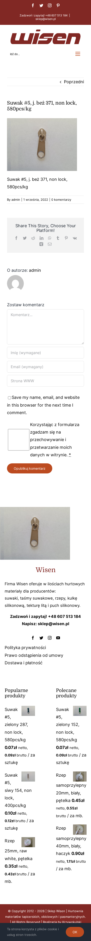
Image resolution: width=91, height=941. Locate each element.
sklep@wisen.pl (45, 19)
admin (15, 199)
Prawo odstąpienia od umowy (34, 655)
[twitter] (41, 638)
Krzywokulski (71, 922)
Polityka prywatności (25, 647)
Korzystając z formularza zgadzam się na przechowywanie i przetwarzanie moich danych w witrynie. (54, 439)
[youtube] (58, 638)
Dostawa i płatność (23, 662)
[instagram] (50, 638)
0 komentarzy (61, 199)
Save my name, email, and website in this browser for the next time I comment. (43, 405)
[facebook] (33, 638)
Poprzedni (74, 81)
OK (75, 932)
